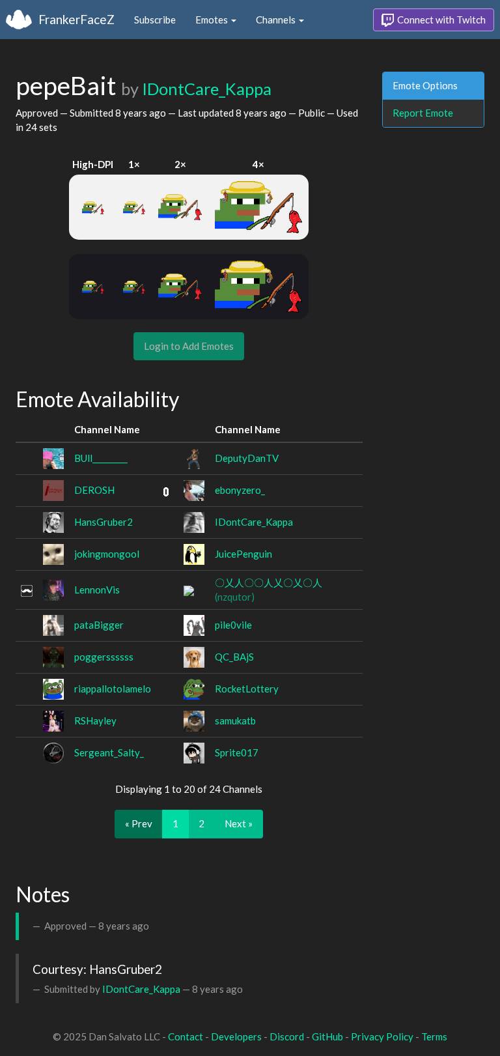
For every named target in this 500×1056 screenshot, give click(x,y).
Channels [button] (277, 19)
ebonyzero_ (240, 490)
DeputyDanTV (247, 458)
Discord (287, 1036)
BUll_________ (101, 458)
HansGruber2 (103, 522)
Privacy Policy (382, 1036)
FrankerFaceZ (76, 19)
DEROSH (94, 490)
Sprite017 (236, 752)
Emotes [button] (212, 19)
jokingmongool (106, 554)
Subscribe (155, 19)
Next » (239, 823)
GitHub (327, 1036)
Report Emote (423, 113)
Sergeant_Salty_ (109, 752)
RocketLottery (247, 688)
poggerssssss (103, 657)
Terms (434, 1036)
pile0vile (233, 625)
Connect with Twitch (440, 19)
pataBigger (99, 625)
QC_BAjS (234, 657)
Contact (185, 1036)
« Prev (138, 823)
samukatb (235, 720)
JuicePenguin (243, 554)
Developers (236, 1036)
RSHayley (95, 720)
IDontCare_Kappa (206, 88)
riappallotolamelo (112, 688)
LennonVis (97, 589)
